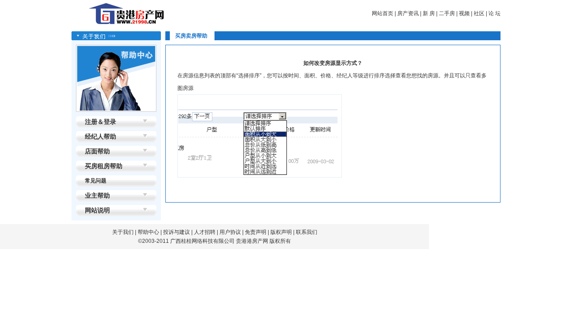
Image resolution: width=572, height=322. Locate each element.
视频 (464, 13)
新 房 (429, 13)
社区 (479, 13)
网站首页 (382, 13)
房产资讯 (408, 13)
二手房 (447, 13)
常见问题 (95, 181)
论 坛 (494, 13)
